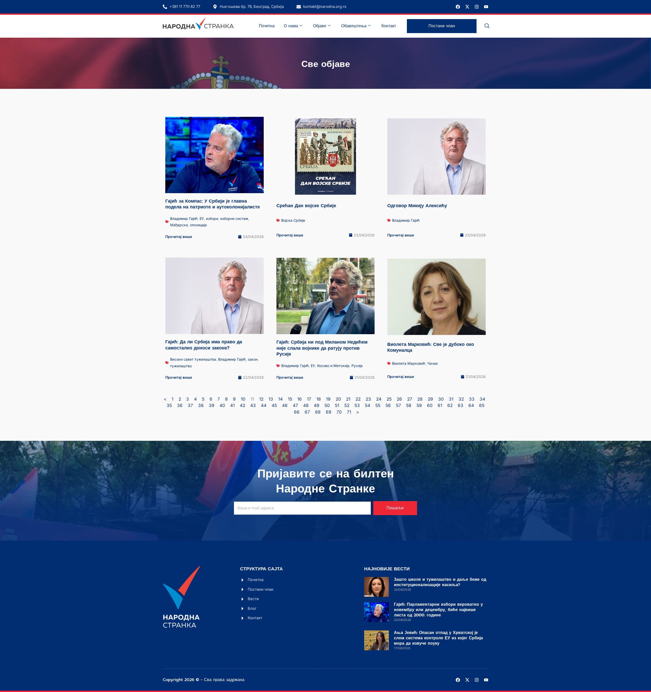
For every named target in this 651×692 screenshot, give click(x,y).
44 (264, 405)
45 (274, 405)
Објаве (319, 26)
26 (399, 399)
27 (409, 399)
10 (243, 399)
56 (388, 405)
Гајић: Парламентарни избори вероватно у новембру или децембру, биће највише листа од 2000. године (438, 609)
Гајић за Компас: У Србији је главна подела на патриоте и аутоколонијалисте (212, 203)
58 (408, 405)
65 (481, 405)
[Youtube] (486, 7)
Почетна (267, 26)
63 (460, 405)
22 (358, 399)
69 (328, 412)
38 (201, 405)
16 (299, 399)
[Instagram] (477, 7)
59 (419, 405)
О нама (291, 26)
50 (327, 405)
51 (337, 405)
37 (190, 405)
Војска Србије (293, 220)
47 (295, 405)
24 (378, 399)
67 (307, 412)
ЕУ (202, 218)
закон (253, 359)
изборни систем (234, 218)
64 (471, 405)
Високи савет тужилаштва (193, 359)
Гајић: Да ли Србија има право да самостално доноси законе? (203, 344)
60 (430, 405)
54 (367, 405)
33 (472, 399)
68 (318, 412)
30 (441, 399)
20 (338, 399)
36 (180, 405)
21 (348, 399)
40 (222, 405)
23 (368, 399)
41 (232, 405)
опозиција (198, 225)
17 (309, 399)
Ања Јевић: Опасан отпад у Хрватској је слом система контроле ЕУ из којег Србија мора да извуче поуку (438, 638)
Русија (357, 365)
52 (346, 405)
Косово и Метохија (333, 365)
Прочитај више (178, 236)
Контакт (388, 26)
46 (285, 405)
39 (211, 405)
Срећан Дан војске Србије (306, 205)
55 (377, 405)
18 (318, 399)
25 (389, 399)
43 (253, 405)
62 (450, 405)
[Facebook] (458, 7)
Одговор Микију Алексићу (417, 205)
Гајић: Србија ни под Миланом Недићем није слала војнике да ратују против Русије (321, 348)
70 (339, 412)
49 (316, 405)
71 (349, 412)
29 (430, 399)
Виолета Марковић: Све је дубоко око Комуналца (430, 347)
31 (451, 399)
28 (420, 399)
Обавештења (353, 26)
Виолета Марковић (408, 363)
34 (482, 399)
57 (398, 405)
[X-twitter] (467, 7)
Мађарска (179, 225)
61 (440, 405)
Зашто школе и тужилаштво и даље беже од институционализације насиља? (440, 582)
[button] (487, 26)
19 (328, 399)
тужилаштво (181, 366)
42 (242, 405)
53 (357, 405)
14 (280, 399)
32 (461, 399)
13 (271, 399)
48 (306, 405)
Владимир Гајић (184, 218)
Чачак (432, 363)
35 (169, 405)
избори (212, 218)
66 (297, 412)
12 (261, 399)
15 (290, 399)
